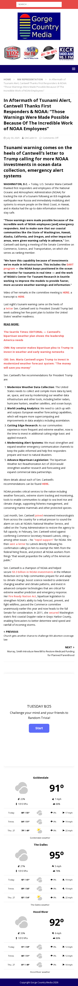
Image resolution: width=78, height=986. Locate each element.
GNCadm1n (30, 137)
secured (54, 612)
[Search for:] (39, 4)
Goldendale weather (40, 837)
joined (39, 515)
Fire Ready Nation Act (22, 596)
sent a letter (18, 544)
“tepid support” (44, 539)
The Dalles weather (40, 904)
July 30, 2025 (13, 137)
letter (9, 308)
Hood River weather (40, 972)
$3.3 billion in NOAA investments (32, 572)
